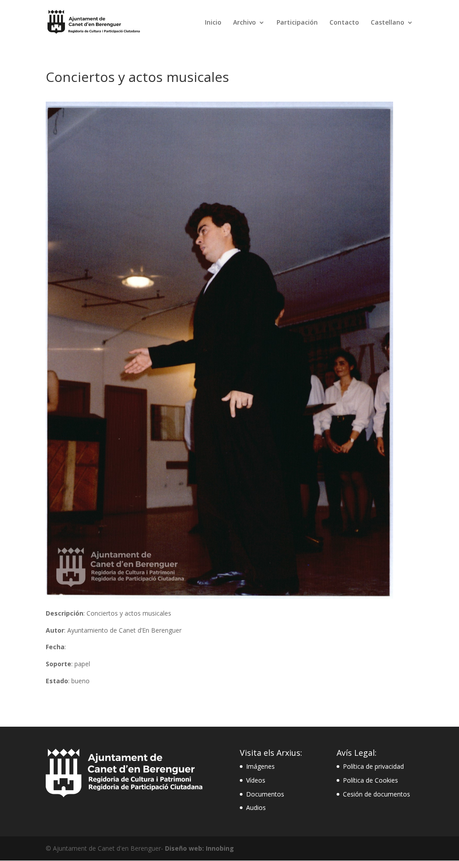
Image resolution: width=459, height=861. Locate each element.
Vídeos (255, 780)
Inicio (213, 22)
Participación (297, 22)
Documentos (265, 794)
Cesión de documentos (376, 794)
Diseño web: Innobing (199, 848)
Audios (256, 807)
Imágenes (260, 766)
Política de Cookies (370, 780)
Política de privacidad (373, 766)
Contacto (344, 22)
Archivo (244, 22)
